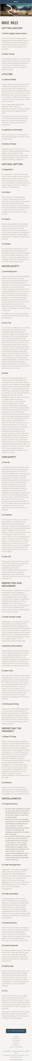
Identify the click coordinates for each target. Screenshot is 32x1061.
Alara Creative (18, 1059)
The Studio (16, 1040)
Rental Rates (7, 1051)
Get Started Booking (16, 1031)
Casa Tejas (16, 1038)
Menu (16, 2)
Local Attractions (16, 1047)
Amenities (16, 1045)
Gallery (16, 1042)
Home (16, 1036)
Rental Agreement (18, 1051)
